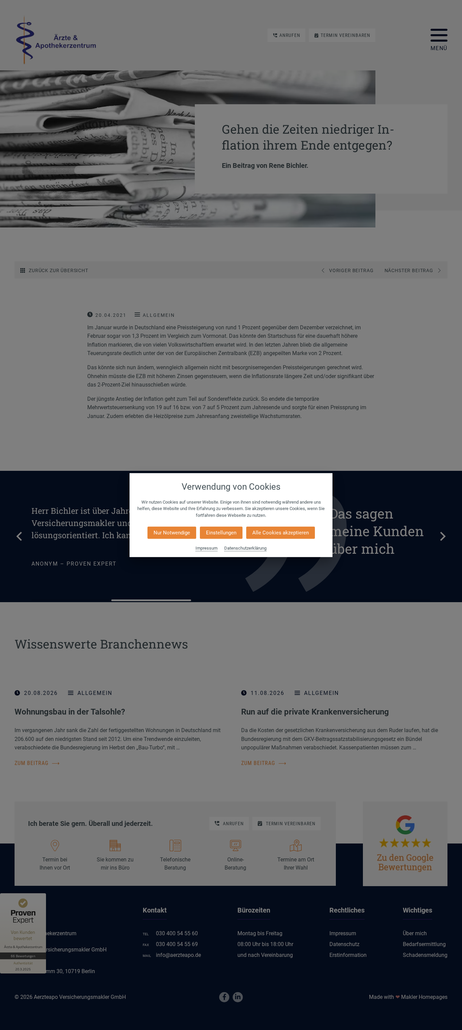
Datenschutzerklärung (245, 548)
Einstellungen (221, 533)
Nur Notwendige (172, 533)
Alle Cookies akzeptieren (280, 533)
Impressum (206, 548)
